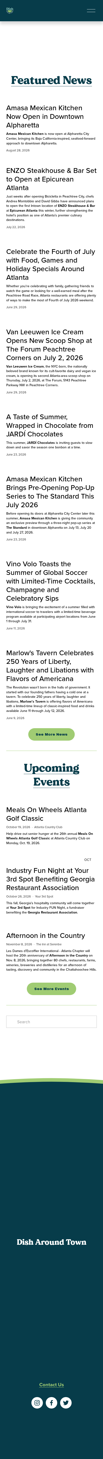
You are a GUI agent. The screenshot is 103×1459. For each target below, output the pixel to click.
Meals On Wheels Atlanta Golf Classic (46, 813)
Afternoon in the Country (45, 935)
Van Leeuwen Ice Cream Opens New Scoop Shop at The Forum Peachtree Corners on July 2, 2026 (49, 345)
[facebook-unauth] (51, 1403)
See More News (52, 734)
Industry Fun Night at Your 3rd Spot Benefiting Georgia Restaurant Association (50, 878)
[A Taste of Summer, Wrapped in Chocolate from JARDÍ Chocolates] (51, 404)
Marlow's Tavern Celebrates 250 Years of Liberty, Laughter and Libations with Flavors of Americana (50, 665)
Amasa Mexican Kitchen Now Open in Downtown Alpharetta (45, 116)
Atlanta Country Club (48, 827)
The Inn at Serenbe (49, 944)
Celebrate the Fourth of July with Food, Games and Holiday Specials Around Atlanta (50, 264)
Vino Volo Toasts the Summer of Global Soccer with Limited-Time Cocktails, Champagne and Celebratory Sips (50, 581)
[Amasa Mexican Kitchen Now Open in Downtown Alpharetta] (51, 97)
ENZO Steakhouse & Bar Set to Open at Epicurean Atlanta (51, 179)
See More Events (51, 989)
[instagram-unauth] (37, 1403)
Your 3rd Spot (44, 896)
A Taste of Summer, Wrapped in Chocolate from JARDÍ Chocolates (49, 425)
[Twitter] (66, 1403)
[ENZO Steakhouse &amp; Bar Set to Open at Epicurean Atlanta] (51, 160)
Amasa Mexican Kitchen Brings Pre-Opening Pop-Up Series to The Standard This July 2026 (50, 492)
